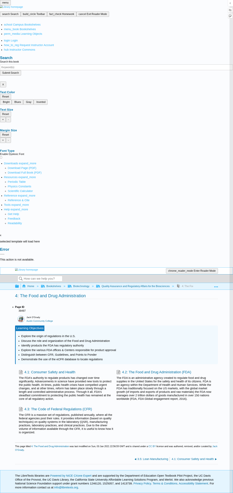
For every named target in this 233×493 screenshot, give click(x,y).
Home (31, 286)
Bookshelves (54, 286)
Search (21, 279)
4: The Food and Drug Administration (50, 446)
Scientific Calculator (20, 191)
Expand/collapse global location (216, 285)
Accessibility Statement (193, 483)
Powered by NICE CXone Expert (71, 475)
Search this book (9, 61)
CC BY (152, 446)
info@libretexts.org (65, 487)
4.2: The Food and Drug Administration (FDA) (156, 372)
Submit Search (10, 72)
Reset (5, 96)
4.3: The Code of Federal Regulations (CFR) (58, 409)
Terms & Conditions (165, 483)
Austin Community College (39, 321)
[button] (14, 218)
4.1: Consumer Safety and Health (49, 372)
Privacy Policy (142, 483)
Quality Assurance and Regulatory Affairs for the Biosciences (135, 286)
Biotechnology (81, 286)
